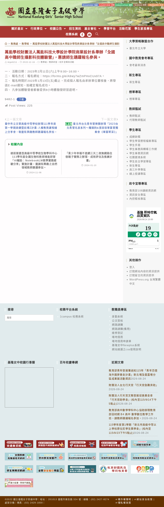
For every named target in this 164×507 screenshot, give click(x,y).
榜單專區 (134, 99)
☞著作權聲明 (123, 499)
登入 (132, 267)
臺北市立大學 (137, 48)
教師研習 (53, 62)
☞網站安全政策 (143, 499)
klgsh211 (12, 62)
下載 (21, 99)
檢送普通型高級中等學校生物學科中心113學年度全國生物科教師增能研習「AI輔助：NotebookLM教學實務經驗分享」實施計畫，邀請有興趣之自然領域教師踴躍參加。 (34, 160)
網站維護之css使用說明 (126, 349)
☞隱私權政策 (123, 502)
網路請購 (117, 324)
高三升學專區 (137, 169)
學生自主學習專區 (140, 161)
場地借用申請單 (121, 341)
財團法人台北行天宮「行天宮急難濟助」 (133, 385)
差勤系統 (117, 316)
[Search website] (97, 34)
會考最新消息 (137, 65)
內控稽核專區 (137, 198)
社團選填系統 (137, 157)
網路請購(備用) (121, 329)
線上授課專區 (137, 173)
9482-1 (10, 99)
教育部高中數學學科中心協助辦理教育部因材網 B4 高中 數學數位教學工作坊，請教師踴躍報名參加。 (132, 414)
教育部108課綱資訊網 (142, 190)
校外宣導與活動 (66, 62)
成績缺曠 (134, 136)
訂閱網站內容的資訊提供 (144, 271)
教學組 (44, 62)
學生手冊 (134, 145)
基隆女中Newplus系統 (126, 345)
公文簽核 (117, 320)
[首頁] (6, 43)
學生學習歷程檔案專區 (143, 141)
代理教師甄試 (137, 120)
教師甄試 (134, 115)
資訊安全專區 (137, 194)
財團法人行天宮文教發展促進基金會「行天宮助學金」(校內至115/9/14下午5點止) (133, 399)
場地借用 (117, 337)
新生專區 (134, 82)
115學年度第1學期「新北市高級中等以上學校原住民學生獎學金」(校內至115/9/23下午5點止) (132, 428)
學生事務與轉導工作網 (143, 149)
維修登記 (117, 333)
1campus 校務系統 (72, 316)
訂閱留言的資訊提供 (141, 275)
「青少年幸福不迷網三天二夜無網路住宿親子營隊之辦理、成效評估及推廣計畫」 (89, 157)
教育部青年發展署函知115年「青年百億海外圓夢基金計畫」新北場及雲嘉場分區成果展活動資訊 (133, 374)
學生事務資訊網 (139, 153)
